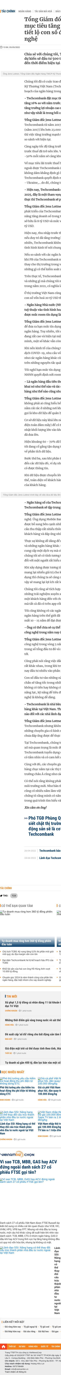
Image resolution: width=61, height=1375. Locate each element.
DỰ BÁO (22, 1346)
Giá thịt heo (43, 1331)
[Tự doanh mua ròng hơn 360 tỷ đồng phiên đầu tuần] (27, 929)
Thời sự (8, 1053)
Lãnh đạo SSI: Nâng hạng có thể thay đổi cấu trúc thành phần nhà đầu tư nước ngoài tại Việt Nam (17, 1128)
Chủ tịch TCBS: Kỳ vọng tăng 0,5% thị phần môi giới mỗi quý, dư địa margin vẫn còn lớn (28, 953)
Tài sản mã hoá (43, 11)
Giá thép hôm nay (12, 1331)
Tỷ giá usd (44, 1327)
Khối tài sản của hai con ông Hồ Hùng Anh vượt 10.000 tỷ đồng (26, 970)
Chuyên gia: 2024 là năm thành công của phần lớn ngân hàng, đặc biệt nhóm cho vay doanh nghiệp (27, 978)
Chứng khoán (11, 1011)
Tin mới (11, 996)
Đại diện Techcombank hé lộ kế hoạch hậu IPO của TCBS (27, 961)
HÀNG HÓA (33, 1346)
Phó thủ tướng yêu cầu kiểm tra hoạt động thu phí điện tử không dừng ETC (17, 1091)
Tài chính (8, 11)
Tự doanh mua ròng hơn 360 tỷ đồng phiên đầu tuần (26, 942)
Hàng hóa (9, 1025)
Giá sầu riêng (29, 1331)
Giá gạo (55, 1331)
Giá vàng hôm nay (13, 1327)
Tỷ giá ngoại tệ (30, 1327)
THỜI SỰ (12, 1346)
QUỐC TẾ (44, 1346)
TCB (14, 895)
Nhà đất (8, 1039)
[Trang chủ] (3, 1346)
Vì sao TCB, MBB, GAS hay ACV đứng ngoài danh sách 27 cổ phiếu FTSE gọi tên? (28, 1167)
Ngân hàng (24, 11)
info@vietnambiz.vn (19, 1369)
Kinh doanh (5, 1100)
